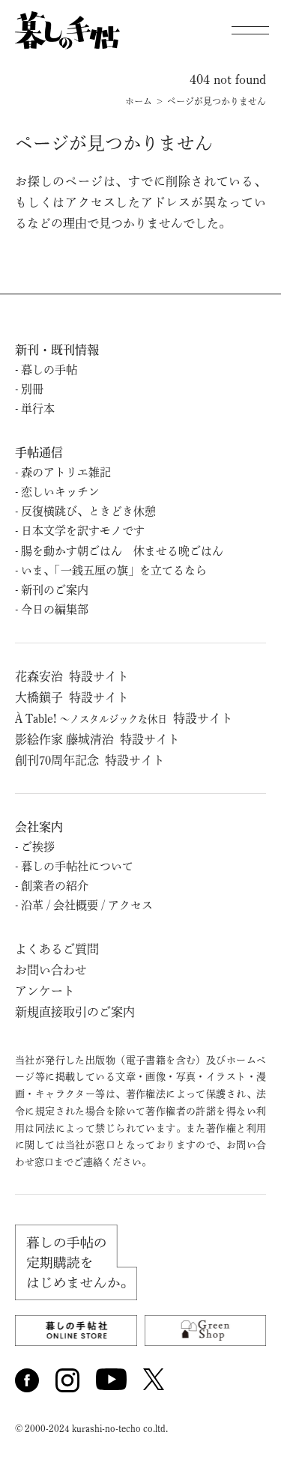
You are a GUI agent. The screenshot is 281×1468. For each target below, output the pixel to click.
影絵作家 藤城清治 (97, 739)
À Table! (124, 718)
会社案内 (39, 827)
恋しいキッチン (60, 491)
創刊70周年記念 (90, 760)
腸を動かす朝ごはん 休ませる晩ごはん (122, 550)
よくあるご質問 (57, 949)
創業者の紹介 (54, 885)
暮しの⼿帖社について (77, 866)
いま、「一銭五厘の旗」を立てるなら (114, 570)
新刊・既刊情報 (57, 350)
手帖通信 (39, 452)
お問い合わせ (51, 970)
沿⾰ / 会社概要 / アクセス (87, 905)
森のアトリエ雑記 (66, 472)
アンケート (45, 991)
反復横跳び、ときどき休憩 (88, 511)
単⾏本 (38, 408)
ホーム (138, 101)
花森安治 (72, 676)
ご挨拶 (38, 846)
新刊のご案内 (54, 589)
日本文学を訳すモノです (83, 530)
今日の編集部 (54, 609)
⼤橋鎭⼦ (72, 697)
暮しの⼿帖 (49, 369)
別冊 (32, 389)
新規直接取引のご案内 (75, 1012)
